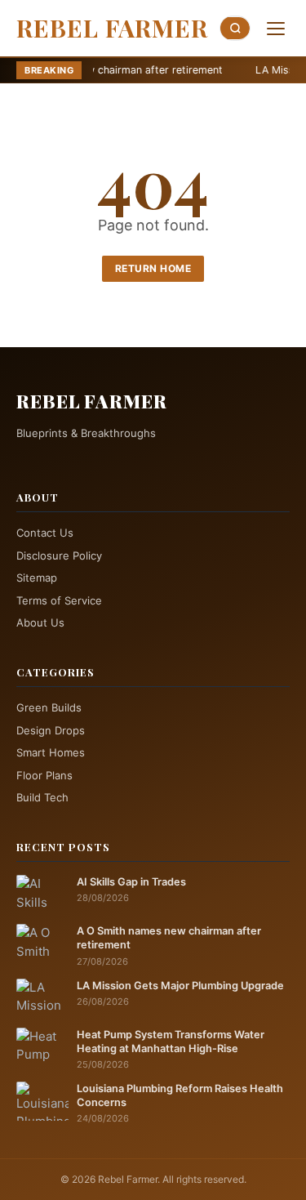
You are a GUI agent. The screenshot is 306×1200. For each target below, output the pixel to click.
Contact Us (44, 532)
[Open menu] (276, 28)
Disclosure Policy (59, 555)
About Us (40, 622)
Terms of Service (59, 600)
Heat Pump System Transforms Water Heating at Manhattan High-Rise (170, 1041)
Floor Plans (44, 775)
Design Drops (50, 730)
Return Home (153, 268)
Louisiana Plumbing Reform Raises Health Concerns (180, 1095)
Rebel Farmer (112, 27)
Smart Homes (50, 752)
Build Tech (42, 797)
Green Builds (49, 707)
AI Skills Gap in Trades (131, 882)
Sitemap (36, 577)
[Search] (235, 28)
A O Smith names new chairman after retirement (169, 938)
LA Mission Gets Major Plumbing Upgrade (180, 985)
